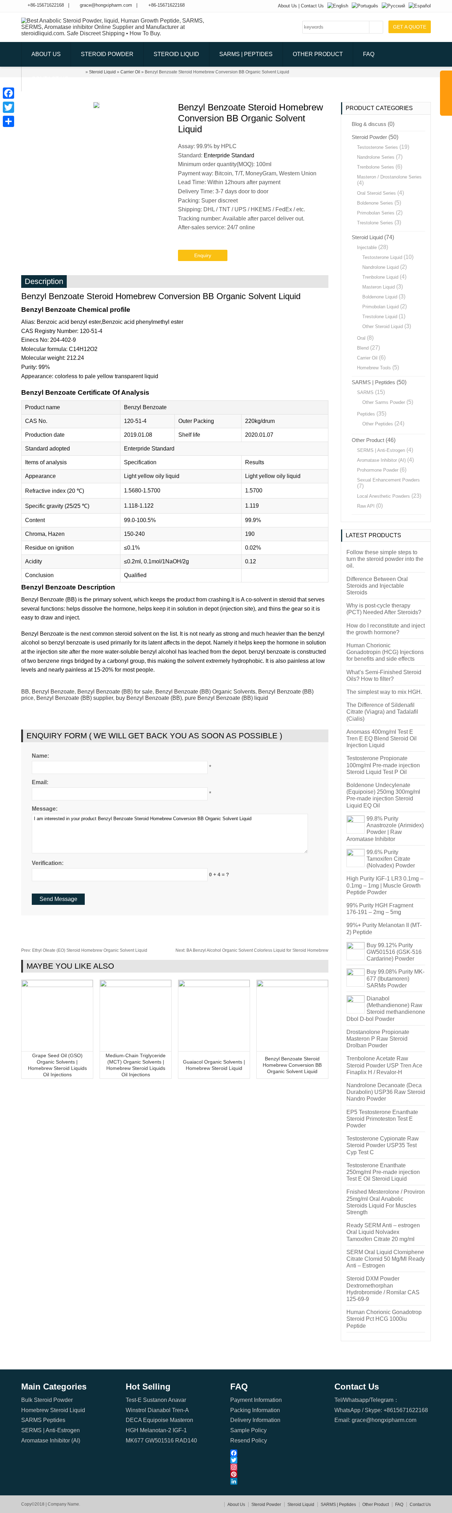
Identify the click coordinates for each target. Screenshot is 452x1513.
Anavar (177, 1400)
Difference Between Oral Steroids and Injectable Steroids (377, 585)
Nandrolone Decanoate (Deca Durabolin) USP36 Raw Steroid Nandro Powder (385, 1092)
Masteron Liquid (378, 287)
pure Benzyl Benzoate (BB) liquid (226, 698)
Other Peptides (377, 423)
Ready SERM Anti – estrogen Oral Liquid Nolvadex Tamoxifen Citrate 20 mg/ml (383, 1232)
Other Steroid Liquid (382, 326)
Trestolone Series (375, 222)
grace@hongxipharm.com (106, 5)
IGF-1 (180, 1430)
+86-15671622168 (46, 5)
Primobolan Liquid (380, 306)
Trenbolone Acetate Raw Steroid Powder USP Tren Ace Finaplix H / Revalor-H (384, 1065)
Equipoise (155, 1420)
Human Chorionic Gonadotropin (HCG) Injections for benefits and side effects (385, 652)
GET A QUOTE (409, 27)
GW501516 (159, 1441)
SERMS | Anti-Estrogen (381, 450)
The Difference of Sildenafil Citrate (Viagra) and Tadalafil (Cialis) (382, 711)
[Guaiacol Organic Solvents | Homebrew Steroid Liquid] (214, 985)
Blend (363, 348)
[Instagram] (278, 1467)
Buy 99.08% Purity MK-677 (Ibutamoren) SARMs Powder (395, 978)
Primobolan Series (375, 213)
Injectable (367, 247)
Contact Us (312, 5)
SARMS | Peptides (246, 54)
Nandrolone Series (375, 157)
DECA (134, 1420)
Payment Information (256, 1400)
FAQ (368, 54)
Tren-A (180, 1410)
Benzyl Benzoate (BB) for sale (115, 692)
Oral (361, 338)
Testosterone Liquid (382, 257)
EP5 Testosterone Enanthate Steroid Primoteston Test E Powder (382, 1118)
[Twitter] (278, 1460)
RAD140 (186, 1441)
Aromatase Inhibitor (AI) (381, 460)
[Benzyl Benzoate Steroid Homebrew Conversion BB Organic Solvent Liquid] (292, 985)
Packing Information (255, 1410)
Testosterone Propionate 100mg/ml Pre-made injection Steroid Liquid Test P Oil (383, 765)
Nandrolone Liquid (380, 267)
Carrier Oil (367, 358)
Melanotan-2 (155, 1430)
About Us (287, 5)
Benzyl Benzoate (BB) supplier (74, 698)
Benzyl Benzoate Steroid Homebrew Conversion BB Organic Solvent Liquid (292, 1065)
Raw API (366, 506)
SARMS (365, 392)
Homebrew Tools (374, 367)
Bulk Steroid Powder (47, 1400)
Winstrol (136, 1410)
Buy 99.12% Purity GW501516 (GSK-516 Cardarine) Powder (394, 952)
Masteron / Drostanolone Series (389, 177)
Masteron (181, 1420)
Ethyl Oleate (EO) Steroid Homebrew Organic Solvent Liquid (84, 950)
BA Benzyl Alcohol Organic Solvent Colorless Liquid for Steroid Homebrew (252, 950)
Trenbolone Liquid (380, 277)
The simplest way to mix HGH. (384, 692)
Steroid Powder (107, 54)
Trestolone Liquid (379, 316)
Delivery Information (255, 1420)
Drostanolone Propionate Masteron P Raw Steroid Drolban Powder (377, 1038)
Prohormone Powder (377, 470)
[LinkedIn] (278, 1481)
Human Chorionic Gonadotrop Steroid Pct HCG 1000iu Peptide (384, 1319)
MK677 (135, 1441)
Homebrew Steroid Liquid (53, 1410)
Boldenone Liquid (379, 296)
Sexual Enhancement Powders (388, 480)
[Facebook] (278, 1453)
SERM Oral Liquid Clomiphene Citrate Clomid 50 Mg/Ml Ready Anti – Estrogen (385, 1259)
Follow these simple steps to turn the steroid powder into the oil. (384, 559)
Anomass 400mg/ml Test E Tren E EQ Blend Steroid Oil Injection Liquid (381, 738)
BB (25, 692)
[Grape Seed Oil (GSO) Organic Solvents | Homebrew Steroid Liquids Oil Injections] (57, 985)
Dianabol (159, 1410)
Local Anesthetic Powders (383, 496)
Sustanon (155, 1400)
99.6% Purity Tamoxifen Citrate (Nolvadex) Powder (391, 859)
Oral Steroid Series (376, 193)
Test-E (134, 1400)
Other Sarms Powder (383, 402)
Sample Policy (248, 1430)
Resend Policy (248, 1441)
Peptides (366, 414)
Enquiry (202, 255)
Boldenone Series (375, 203)
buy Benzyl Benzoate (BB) (149, 698)
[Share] (8, 121)
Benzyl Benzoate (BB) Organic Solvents (205, 692)
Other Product (318, 54)
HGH (132, 1430)
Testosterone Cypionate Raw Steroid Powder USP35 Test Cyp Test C (382, 1145)
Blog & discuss (369, 124)
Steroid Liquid (176, 54)
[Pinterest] (278, 1474)
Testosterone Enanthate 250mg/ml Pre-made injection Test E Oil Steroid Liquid (383, 1172)
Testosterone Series (377, 147)
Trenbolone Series (375, 167)
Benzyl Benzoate (53, 692)
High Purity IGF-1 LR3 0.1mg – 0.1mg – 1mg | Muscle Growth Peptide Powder (384, 885)
